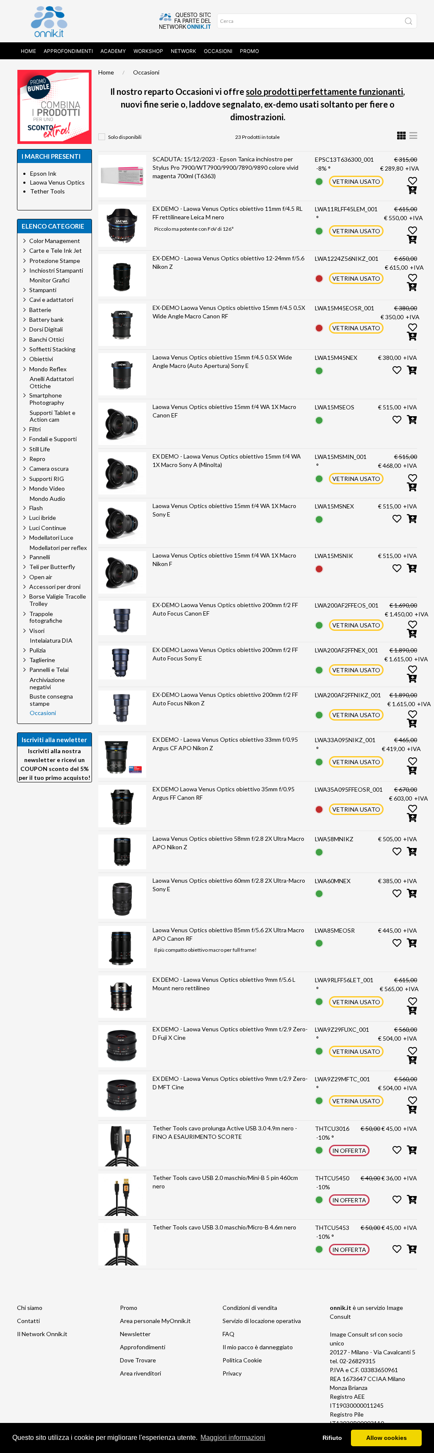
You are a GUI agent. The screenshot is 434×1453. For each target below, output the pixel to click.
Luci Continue (47, 527)
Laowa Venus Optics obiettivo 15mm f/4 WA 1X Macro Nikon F (224, 559)
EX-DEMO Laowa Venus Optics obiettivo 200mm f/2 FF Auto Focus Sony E (225, 654)
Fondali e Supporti (53, 438)
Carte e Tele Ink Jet (55, 250)
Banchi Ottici (46, 339)
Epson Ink (43, 173)
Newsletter (135, 1333)
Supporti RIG (46, 478)
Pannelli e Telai (49, 669)
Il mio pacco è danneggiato (258, 1347)
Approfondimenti (68, 51)
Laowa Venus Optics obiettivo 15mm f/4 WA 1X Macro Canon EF (224, 411)
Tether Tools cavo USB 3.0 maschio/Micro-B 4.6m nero (224, 1227)
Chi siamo (29, 1307)
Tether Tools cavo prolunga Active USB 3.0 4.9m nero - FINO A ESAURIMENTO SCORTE (225, 1132)
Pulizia (37, 650)
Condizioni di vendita (250, 1307)
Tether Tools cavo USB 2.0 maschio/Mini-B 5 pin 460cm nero (225, 1182)
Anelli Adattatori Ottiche (52, 382)
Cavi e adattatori (51, 299)
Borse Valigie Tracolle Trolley (57, 600)
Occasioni (218, 51)
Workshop (148, 51)
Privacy (232, 1373)
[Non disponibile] (319, 277)
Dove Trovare (138, 1360)
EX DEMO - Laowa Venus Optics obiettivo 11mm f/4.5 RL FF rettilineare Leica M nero (228, 213)
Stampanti (42, 289)
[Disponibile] (319, 180)
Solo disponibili (125, 137)
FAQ (228, 1333)
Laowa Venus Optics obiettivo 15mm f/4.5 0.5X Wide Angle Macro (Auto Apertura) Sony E (222, 361)
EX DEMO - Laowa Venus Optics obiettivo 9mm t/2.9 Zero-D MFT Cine (230, 1083)
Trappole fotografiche (45, 617)
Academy (113, 51)
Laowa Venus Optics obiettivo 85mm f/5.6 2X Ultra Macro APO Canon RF (228, 934)
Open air (40, 576)
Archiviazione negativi (47, 684)
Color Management (54, 240)
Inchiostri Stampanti (56, 270)
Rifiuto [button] (332, 1437)
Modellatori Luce (51, 537)
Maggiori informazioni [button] (232, 1437)
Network (183, 51)
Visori (37, 630)
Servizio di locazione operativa (262, 1320)
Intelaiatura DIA (51, 640)
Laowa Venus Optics (57, 182)
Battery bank (46, 319)
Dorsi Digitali (46, 329)
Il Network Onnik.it (42, 1333)
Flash (36, 507)
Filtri (35, 429)
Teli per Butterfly (52, 566)
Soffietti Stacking (52, 349)
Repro (37, 458)
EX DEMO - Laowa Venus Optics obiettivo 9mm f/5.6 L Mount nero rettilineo (224, 984)
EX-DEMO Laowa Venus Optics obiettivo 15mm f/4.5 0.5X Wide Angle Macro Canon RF (229, 312)
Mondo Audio (47, 498)
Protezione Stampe (54, 260)
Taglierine (42, 659)
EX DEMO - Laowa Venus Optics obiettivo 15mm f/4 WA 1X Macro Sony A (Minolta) (227, 460)
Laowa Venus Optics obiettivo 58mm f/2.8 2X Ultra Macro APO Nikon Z (228, 843)
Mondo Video (47, 488)
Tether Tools (47, 191)
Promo (249, 51)
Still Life (39, 449)
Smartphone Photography (46, 399)
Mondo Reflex (48, 369)
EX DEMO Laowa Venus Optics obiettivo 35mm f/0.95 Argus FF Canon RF (224, 793)
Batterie (40, 309)
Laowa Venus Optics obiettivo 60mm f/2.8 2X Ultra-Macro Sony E (229, 884)
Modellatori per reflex (58, 547)
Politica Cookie (242, 1360)
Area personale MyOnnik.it (155, 1320)
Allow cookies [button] (386, 1437)
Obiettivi (41, 358)
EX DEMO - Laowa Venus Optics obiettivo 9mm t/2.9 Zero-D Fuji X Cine (230, 1033)
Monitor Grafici (50, 280)
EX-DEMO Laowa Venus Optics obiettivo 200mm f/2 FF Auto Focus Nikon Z (225, 699)
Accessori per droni (55, 586)
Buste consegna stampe (51, 700)
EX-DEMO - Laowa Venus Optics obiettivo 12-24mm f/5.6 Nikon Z (228, 262)
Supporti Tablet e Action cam (52, 416)
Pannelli (39, 557)
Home (28, 51)
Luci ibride (42, 517)
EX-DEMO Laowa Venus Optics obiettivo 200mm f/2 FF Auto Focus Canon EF (225, 609)
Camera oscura (49, 468)
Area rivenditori (140, 1373)
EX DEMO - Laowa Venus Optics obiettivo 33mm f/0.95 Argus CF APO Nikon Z (225, 743)
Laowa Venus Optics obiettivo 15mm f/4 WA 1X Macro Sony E (224, 510)
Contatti (28, 1320)
